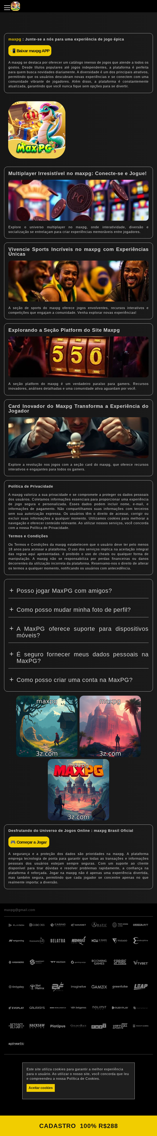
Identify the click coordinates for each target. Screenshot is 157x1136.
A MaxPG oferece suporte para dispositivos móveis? (83, 632)
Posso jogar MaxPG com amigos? (64, 590)
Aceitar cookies (41, 1088)
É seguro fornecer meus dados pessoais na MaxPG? (83, 657)
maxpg (14, 39)
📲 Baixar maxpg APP (29, 50)
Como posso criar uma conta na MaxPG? (75, 680)
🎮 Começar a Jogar (28, 842)
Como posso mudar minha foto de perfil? (74, 609)
